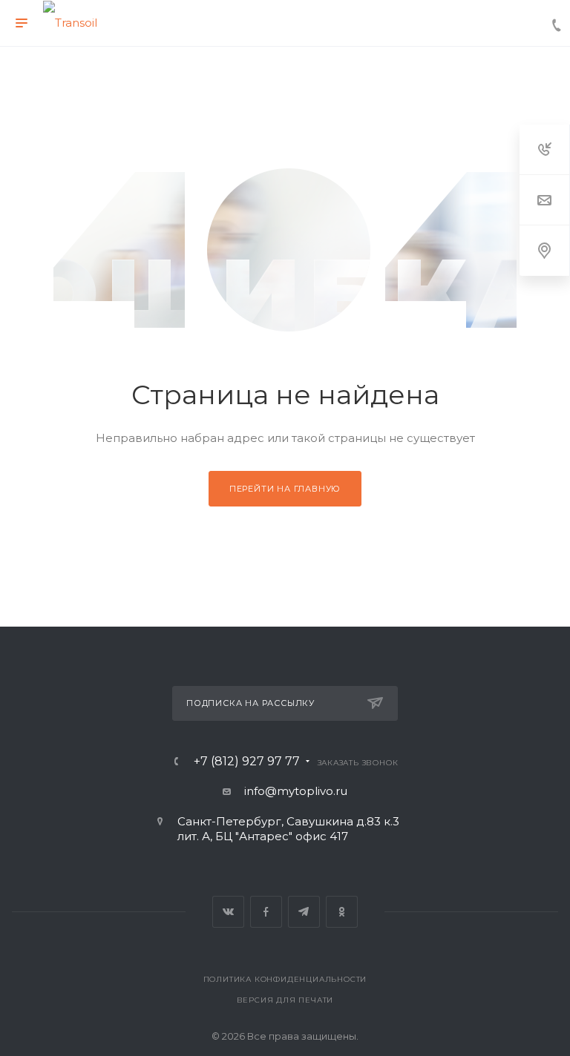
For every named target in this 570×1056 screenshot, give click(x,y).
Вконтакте (228, 912)
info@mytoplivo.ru (295, 791)
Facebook (266, 912)
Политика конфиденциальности (285, 979)
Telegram (304, 912)
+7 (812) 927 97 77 (247, 762)
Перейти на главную (285, 489)
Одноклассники (342, 912)
